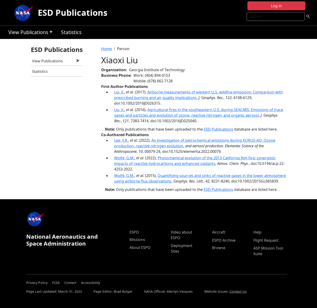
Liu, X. (119, 92)
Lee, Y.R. (121, 140)
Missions (137, 239)
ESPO (134, 232)
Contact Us (238, 291)
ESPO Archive (224, 240)
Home (106, 48)
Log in (276, 5)
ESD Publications (72, 12)
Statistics (71, 32)
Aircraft (218, 232)
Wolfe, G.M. (124, 157)
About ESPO (140, 247)
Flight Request (265, 240)
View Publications (27, 33)
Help (257, 232)
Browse (218, 247)
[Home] (24, 12)
